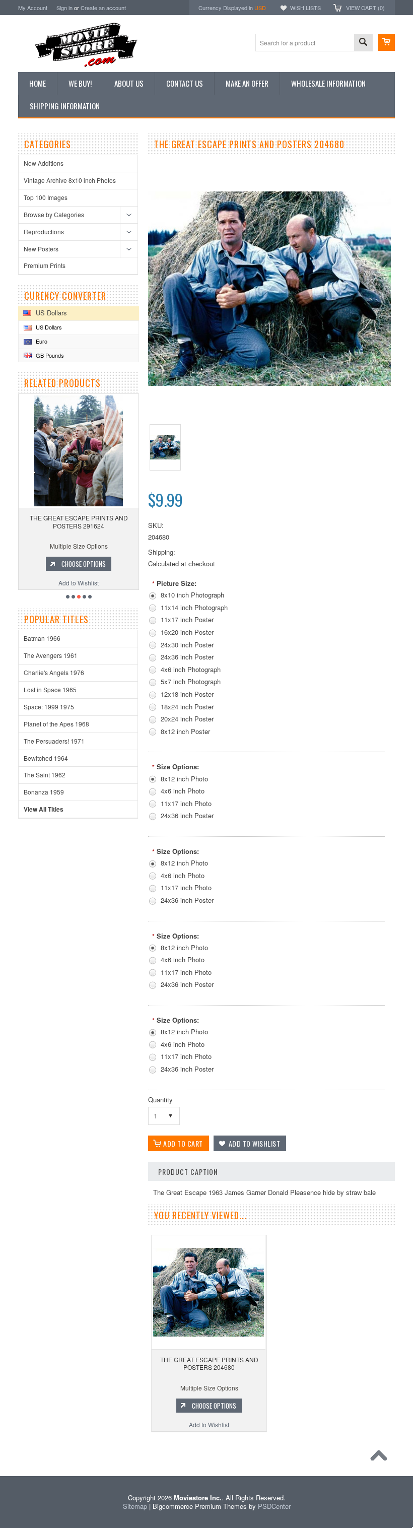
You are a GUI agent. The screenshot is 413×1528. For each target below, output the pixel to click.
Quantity (160, 1099)
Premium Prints (44, 265)
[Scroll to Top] (381, 1458)
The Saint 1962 (44, 774)
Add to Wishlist (78, 582)
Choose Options (83, 564)
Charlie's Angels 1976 (54, 672)
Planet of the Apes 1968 (56, 723)
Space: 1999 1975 (49, 706)
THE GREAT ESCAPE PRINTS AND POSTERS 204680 (209, 1363)
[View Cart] (386, 42)
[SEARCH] (363, 43)
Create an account (103, 8)
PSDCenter (274, 1506)
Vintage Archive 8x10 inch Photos (70, 180)
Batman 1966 (42, 638)
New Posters (41, 248)
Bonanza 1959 (44, 791)
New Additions (43, 163)
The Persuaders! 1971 (54, 741)
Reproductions (44, 231)
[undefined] (269, 383)
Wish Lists (305, 8)
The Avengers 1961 (51, 655)
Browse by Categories (54, 214)
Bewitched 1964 (46, 758)
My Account (32, 8)
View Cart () (365, 8)
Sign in (64, 8)
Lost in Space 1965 (50, 689)
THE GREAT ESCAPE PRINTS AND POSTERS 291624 (79, 521)
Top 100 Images (45, 197)
